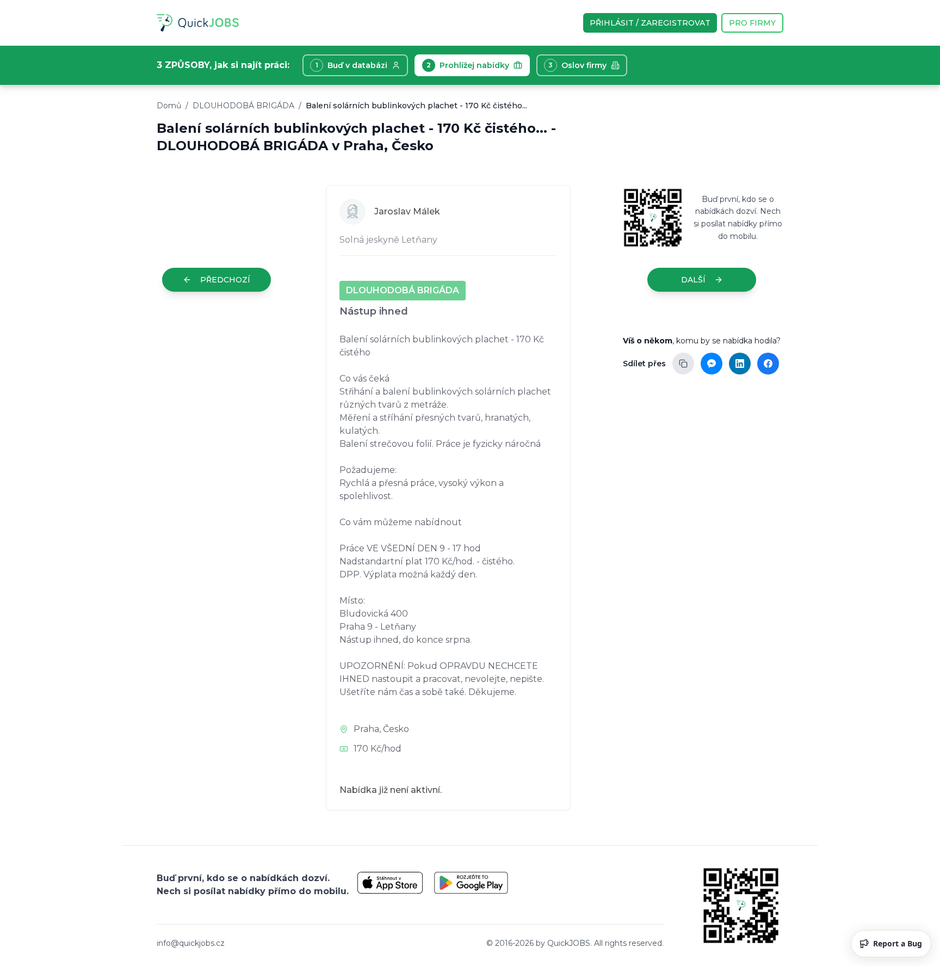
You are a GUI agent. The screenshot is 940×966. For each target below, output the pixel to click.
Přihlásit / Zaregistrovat (650, 23)
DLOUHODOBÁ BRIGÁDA (243, 105)
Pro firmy (752, 23)
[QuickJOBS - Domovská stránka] (198, 23)
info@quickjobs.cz (191, 943)
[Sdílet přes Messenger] (711, 363)
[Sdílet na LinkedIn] (740, 363)
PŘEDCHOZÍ (225, 280)
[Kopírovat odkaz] (683, 363)
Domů (169, 105)
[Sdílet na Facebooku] (768, 363)
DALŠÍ (693, 280)
